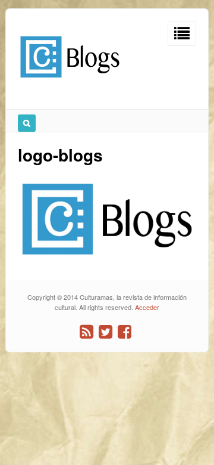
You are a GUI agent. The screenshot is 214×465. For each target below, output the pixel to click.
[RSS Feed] (86, 332)
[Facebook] (124, 332)
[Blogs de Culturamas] (70, 82)
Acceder (147, 307)
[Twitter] (105, 332)
